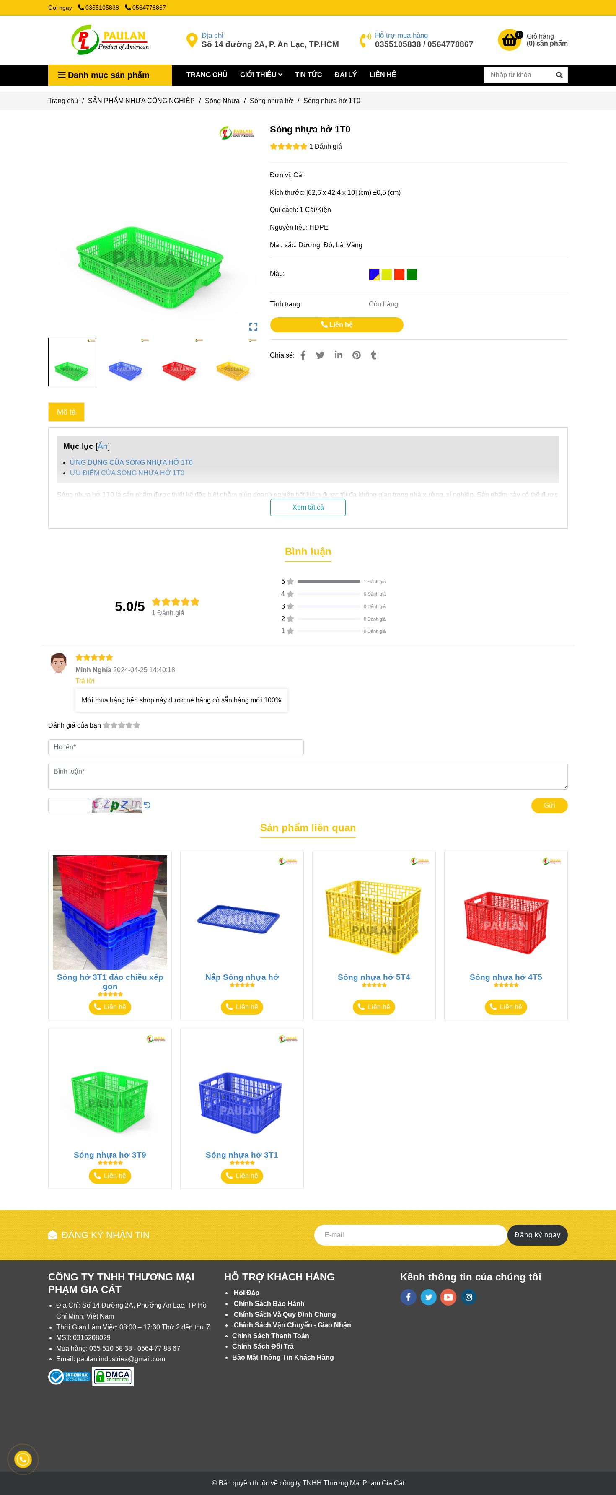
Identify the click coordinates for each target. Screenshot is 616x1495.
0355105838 (103, 7)
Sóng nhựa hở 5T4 (374, 977)
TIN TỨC (308, 74)
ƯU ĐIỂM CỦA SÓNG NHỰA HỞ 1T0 (127, 473)
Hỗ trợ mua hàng (401, 35)
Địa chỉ (212, 35)
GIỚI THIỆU (259, 74)
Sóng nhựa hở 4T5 (506, 977)
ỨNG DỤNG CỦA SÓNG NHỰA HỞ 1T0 (131, 462)
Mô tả (66, 412)
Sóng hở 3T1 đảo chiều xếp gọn (110, 982)
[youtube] (448, 1297)
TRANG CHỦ (207, 74)
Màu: (277, 273)
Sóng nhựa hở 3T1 (242, 1154)
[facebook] (408, 1297)
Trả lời (85, 680)
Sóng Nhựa (222, 100)
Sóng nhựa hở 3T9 (110, 1154)
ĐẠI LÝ (346, 74)
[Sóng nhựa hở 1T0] (108, 40)
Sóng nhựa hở (271, 100)
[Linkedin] (339, 355)
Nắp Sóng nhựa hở (242, 977)
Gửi (549, 805)
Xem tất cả (308, 507)
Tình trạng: (286, 304)
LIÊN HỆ (383, 74)
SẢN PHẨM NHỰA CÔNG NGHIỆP (141, 100)
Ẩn (103, 446)
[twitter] (428, 1297)
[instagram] (469, 1297)
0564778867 (149, 7)
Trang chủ (63, 100)
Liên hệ (340, 324)
